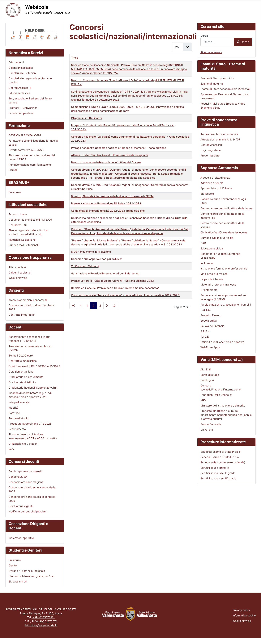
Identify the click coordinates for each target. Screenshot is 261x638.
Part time (14, 413)
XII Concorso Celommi (85, 266)
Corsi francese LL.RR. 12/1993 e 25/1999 (34, 366)
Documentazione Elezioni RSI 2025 (30, 219)
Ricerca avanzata (211, 52)
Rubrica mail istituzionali (23, 245)
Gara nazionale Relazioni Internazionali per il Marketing (105, 273)
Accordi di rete (18, 214)
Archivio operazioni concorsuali (28, 300)
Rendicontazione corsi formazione (30, 164)
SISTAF (13, 170)
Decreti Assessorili (20, 87)
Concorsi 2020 (18, 476)
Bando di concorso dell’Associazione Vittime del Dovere (106, 162)
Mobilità (13, 407)
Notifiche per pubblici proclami (28, 511)
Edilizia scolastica (19, 93)
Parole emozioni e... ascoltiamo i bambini (225, 304)
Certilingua (207, 380)
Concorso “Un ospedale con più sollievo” (96, 259)
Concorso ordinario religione (26, 482)
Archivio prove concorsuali (25, 471)
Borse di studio (209, 374)
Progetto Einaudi (210, 315)
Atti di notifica (17, 267)
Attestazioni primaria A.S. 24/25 (220, 139)
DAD (203, 243)
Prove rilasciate (210, 155)
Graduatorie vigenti (20, 506)
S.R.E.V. (205, 331)
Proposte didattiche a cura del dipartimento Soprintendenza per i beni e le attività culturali (226, 414)
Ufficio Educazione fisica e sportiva (222, 342)
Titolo (74, 57)
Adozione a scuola (211, 183)
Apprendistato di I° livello (216, 188)
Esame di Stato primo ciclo (216, 78)
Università (206, 429)
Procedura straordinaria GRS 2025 (30, 423)
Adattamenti (16, 62)
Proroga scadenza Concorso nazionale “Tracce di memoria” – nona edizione (118, 147)
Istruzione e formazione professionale (223, 268)
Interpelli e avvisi (19, 402)
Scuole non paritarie (21, 113)
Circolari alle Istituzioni (22, 73)
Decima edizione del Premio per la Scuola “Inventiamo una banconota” (115, 288)
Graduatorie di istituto (22, 382)
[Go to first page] (73, 305)
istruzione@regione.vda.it (41, 625)
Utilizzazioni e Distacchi (23, 443)
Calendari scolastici (21, 67)
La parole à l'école (211, 279)
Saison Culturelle (210, 424)
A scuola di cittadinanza (215, 177)
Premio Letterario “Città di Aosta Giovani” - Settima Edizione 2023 (112, 280)
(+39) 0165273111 (43, 617)
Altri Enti (205, 369)
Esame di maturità (211, 83)
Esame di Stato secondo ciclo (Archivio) (225, 88)
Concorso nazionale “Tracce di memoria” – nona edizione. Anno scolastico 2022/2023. (125, 295)
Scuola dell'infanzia (212, 325)
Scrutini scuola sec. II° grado (218, 478)
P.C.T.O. (205, 309)
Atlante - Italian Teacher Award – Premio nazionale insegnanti (109, 155)
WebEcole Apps (210, 347)
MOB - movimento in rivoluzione (91, 251)
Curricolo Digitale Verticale (216, 237)
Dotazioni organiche (21, 371)
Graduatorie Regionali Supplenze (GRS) (33, 387)
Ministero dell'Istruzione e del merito (222, 405)
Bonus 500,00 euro (21, 355)
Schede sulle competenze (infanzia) (222, 462)
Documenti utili (18, 225)
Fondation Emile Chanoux (216, 394)
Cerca (204, 35)
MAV (203, 400)
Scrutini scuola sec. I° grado (217, 473)
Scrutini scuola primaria (214, 467)
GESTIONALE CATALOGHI (25, 135)
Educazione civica (211, 248)
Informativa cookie (244, 615)
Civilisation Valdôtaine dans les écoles (223, 232)
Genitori (13, 565)
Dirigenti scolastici (20, 272)
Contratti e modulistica (23, 360)
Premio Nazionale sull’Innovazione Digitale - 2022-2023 (106, 203)
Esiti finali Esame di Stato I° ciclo (220, 451)
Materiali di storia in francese (218, 284)
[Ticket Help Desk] (35, 34)
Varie (12, 449)
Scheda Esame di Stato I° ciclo (219, 457)
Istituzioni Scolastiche (22, 239)
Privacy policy (241, 610)
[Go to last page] (114, 305)
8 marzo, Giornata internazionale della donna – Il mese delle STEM (112, 196)
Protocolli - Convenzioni (23, 107)
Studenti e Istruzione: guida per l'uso (31, 576)
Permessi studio (18, 418)
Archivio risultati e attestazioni (219, 134)
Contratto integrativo (22, 314)
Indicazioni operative (22, 538)
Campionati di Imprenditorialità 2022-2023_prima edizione (108, 210)
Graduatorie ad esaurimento (26, 376)
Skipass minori (18, 581)
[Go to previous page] (80, 305)
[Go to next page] (106, 305)
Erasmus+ (15, 192)
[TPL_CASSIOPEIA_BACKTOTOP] (255, 631)
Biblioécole (207, 193)
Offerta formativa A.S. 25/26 (26, 150)
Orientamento (208, 289)
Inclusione (206, 263)
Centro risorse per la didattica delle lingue (226, 208)
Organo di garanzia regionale (27, 570)
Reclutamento (17, 429)
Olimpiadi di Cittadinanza (86, 118)
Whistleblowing (18, 277)
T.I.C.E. (204, 336)
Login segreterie (210, 150)
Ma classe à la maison (214, 273)
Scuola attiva (208, 320)
